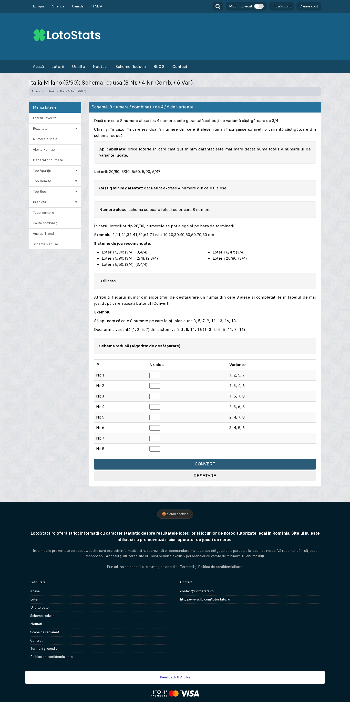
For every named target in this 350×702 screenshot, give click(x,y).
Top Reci (40, 191)
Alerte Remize (44, 149)
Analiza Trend (43, 233)
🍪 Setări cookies (175, 514)
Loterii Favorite (45, 118)
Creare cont (309, 6)
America (58, 6)
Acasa (36, 91)
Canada (78, 6)
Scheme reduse (42, 616)
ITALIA (96, 6)
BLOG (158, 66)
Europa (38, 6)
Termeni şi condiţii (44, 648)
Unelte (78, 66)
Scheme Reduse (130, 66)
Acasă (38, 66)
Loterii (58, 66)
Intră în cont (281, 6)
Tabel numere (43, 212)
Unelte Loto (39, 607)
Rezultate (40, 128)
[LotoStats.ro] (67, 35)
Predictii (39, 202)
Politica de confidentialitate (51, 657)
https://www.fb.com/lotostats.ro (205, 599)
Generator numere (48, 160)
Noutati (100, 66)
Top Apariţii (42, 170)
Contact (180, 66)
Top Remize (42, 181)
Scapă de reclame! (44, 632)
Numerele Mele (45, 139)
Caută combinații (45, 223)
